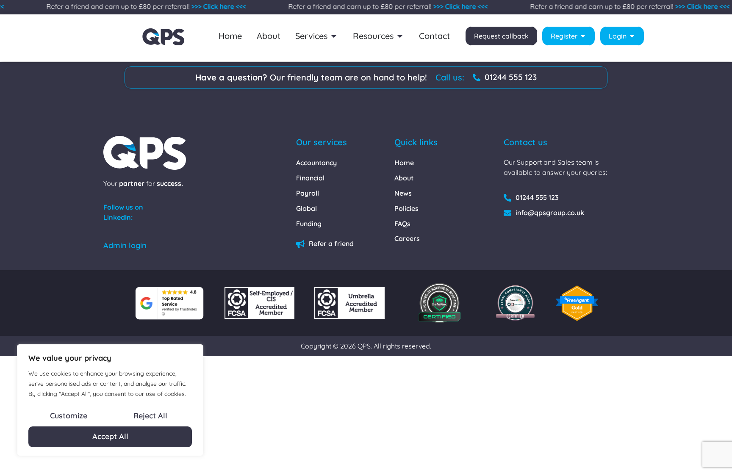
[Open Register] (583, 36)
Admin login (125, 245)
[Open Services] (334, 36)
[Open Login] (632, 36)
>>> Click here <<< (215, 6)
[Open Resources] (400, 36)
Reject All (150, 415)
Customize (68, 415)
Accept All (110, 436)
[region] (110, 400)
